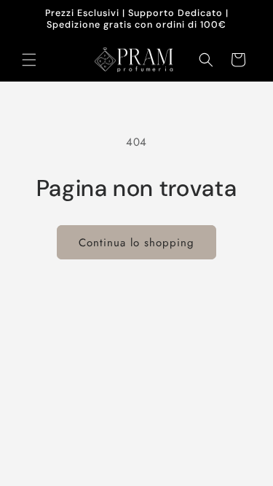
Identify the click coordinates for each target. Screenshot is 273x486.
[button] (29, 60)
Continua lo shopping (136, 243)
